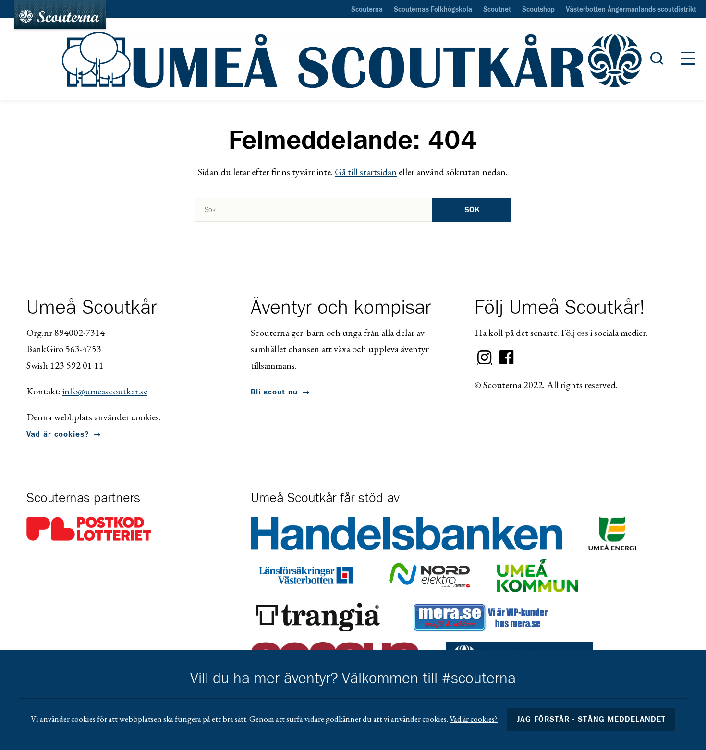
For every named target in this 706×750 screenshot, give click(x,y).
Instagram (485, 357)
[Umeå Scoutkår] (353, 59)
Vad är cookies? (57, 434)
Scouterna (367, 9)
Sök (472, 210)
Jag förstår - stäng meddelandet (591, 719)
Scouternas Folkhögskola (433, 9)
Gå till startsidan (366, 172)
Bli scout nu (274, 392)
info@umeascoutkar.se (104, 391)
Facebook (507, 357)
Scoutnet (497, 9)
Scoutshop (538, 9)
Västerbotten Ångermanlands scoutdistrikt (631, 9)
